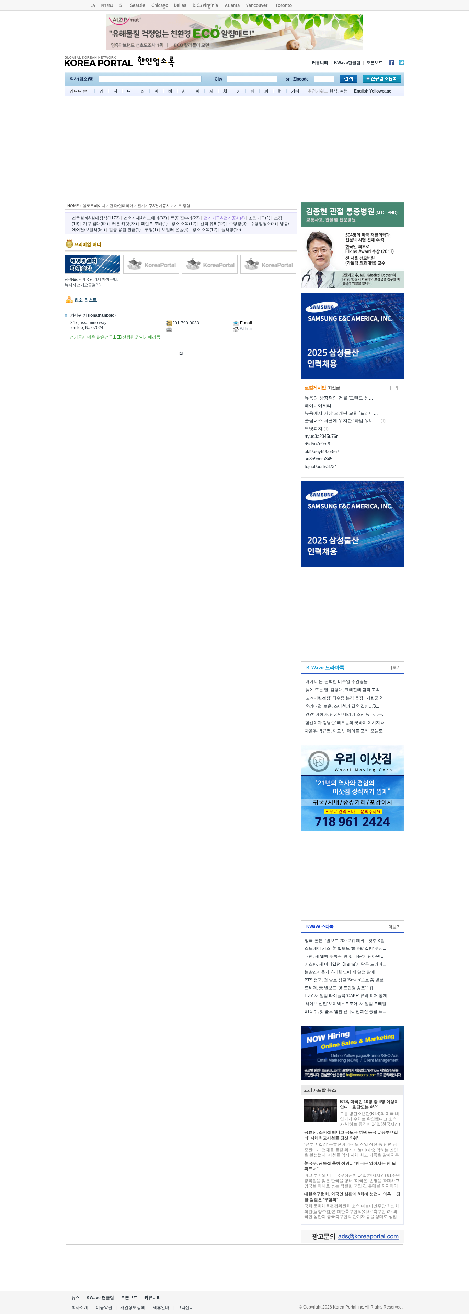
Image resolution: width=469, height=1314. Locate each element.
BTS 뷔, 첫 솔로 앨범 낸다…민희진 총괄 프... (345, 1011)
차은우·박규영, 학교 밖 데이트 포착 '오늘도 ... (346, 730)
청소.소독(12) (183, 223)
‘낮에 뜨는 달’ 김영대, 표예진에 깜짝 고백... (344, 689)
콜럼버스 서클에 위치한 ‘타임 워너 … (342, 420)
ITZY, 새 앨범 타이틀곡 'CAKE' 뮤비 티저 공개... (347, 995)
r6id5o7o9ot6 (317, 443)
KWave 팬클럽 (100, 1297)
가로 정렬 (182, 206)
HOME (73, 206)
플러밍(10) (231, 229)
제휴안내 (161, 1307)
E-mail (245, 323)
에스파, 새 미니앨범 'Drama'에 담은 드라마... (345, 964)
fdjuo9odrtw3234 (321, 466)
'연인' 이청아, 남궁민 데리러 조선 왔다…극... (345, 714)
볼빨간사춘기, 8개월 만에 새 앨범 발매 (340, 972)
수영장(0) (238, 223)
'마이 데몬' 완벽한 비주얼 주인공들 (336, 681)
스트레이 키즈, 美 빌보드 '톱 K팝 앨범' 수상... (345, 948)
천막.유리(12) (212, 223)
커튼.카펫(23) (124, 223)
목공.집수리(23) (185, 218)
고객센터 (185, 1307)
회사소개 (79, 1307)
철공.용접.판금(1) (125, 229)
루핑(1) (151, 229)
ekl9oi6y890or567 (322, 451)
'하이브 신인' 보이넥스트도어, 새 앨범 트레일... (347, 1003)
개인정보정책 (132, 1307)
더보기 (394, 667)
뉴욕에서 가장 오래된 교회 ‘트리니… (341, 413)
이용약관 (104, 1307)
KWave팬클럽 (347, 62)
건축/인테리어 (121, 206)
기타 (295, 91)
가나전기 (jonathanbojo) (93, 315)
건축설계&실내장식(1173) (96, 218)
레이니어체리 (318, 405)
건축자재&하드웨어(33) (145, 218)
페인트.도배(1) (154, 223)
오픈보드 (374, 62)
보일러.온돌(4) (175, 229)
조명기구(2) (259, 218)
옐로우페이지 (94, 206)
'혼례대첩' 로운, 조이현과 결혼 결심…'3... (342, 706)
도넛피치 (313, 428)
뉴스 (75, 1297)
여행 (344, 91)
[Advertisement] (234, 151)
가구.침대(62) (95, 223)
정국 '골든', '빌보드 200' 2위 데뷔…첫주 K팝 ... (347, 940)
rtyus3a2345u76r (321, 436)
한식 (333, 91)
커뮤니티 (320, 62)
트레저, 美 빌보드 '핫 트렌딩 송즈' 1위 (339, 987)
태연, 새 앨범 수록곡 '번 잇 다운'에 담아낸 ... (344, 956)
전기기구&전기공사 (153, 206)
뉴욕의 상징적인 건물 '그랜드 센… (339, 398)
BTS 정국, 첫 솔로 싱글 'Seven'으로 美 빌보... (346, 980)
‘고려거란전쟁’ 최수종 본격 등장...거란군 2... (345, 698)
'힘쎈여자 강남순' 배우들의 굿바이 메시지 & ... (346, 722)
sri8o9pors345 (318, 459)
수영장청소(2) (263, 223)
